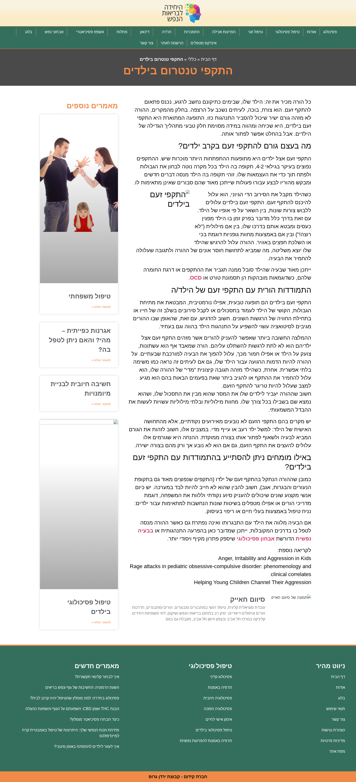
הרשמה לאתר (172, 43)
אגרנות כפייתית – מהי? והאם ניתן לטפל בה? (80, 340)
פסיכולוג (330, 32)
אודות (311, 32)
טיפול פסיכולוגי (287, 32)
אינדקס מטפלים (204, 43)
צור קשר (146, 43)
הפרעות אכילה (224, 32)
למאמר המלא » (101, 307)
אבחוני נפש (54, 32)
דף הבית (209, 59)
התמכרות (192, 32)
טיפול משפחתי (90, 296)
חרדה (166, 32)
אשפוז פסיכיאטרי (90, 32)
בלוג (28, 32)
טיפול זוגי (255, 32)
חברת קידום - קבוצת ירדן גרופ (178, 776)
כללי (192, 59)
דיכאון (144, 32)
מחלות (121, 32)
